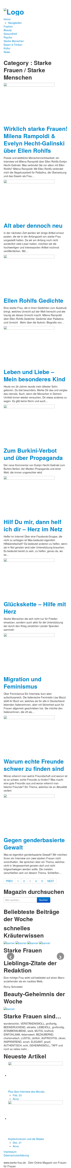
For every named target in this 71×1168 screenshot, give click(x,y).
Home (7, 19)
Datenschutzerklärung (16, 1155)
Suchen (43, 900)
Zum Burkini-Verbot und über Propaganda (33, 454)
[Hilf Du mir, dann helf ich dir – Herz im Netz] (29, 495)
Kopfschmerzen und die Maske (26, 1139)
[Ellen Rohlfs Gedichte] (29, 274)
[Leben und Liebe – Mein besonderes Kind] (29, 345)
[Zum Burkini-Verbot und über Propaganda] (29, 424)
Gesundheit (10, 33)
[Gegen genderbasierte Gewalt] (29, 814)
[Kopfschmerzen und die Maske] (35, 1118)
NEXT (50, 881)
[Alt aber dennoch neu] (29, 199)
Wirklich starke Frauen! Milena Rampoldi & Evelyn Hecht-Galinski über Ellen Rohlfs (35, 139)
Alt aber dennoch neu (33, 225)
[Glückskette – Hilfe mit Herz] (29, 578)
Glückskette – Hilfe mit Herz (35, 607)
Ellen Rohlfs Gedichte (33, 300)
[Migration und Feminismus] (29, 653)
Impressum (10, 1151)
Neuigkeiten (15, 23)
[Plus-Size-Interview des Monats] (35, 1075)
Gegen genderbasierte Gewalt (34, 843)
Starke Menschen (14, 41)
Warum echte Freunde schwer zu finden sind (34, 765)
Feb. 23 (17, 1095)
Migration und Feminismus (22, 682)
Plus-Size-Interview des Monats (26, 1091)
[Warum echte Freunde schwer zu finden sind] (29, 735)
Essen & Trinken (13, 44)
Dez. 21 (17, 1142)
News (7, 52)
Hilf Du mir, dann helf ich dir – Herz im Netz (33, 525)
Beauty (8, 30)
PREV (9, 881)
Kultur (7, 48)
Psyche (8, 37)
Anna (16, 1099)
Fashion (8, 26)
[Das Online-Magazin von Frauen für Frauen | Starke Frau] (14, 11)
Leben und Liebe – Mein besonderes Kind (34, 375)
